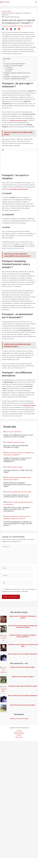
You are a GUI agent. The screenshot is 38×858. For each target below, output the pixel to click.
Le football (9, 67)
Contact (19, 735)
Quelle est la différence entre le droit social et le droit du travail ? (18, 436)
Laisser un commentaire (9, 26)
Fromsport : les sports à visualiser (13, 65)
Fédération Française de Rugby (19, 718)
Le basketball (10, 69)
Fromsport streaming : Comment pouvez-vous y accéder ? (17, 73)
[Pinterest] (11, 29)
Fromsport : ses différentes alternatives (15, 78)
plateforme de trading (29, 405)
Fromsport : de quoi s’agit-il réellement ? (14, 63)
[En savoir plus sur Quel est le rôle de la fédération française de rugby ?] (13, 442)
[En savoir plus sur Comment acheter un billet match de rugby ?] (12, 467)
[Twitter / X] (7, 29)
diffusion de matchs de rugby (18, 120)
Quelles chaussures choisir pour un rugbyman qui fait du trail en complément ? (17, 459)
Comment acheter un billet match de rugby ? (18, 471)
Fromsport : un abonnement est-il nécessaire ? (16, 76)
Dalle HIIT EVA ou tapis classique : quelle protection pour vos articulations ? (16, 509)
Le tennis (9, 71)
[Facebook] (3, 29)
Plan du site (19, 737)
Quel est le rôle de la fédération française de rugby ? (15, 446)
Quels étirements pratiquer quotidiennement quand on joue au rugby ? (17, 484)
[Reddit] (19, 29)
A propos (19, 731)
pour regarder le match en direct (18, 189)
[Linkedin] (15, 29)
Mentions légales (19, 733)
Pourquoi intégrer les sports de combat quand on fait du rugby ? (16, 496)
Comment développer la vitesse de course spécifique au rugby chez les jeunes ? (17, 523)
